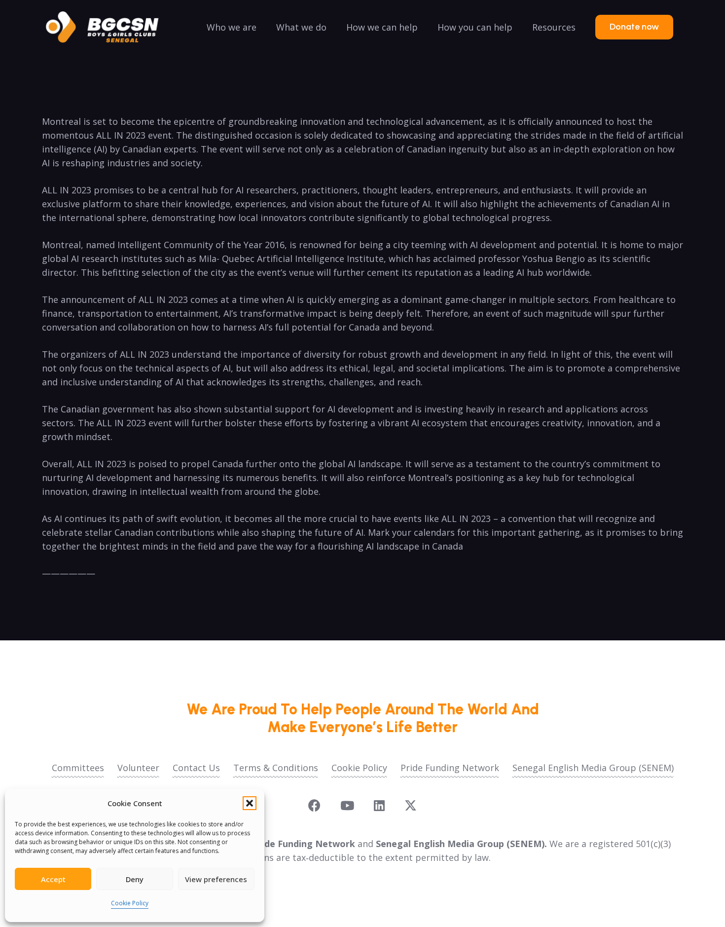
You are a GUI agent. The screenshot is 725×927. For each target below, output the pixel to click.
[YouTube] (347, 805)
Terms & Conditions (275, 768)
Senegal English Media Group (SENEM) (593, 768)
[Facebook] (314, 805)
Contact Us (196, 768)
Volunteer (138, 768)
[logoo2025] (109, 27)
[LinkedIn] (379, 805)
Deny (135, 879)
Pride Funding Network (449, 768)
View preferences (216, 879)
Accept (53, 879)
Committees (78, 768)
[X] (410, 805)
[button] (249, 803)
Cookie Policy (129, 903)
